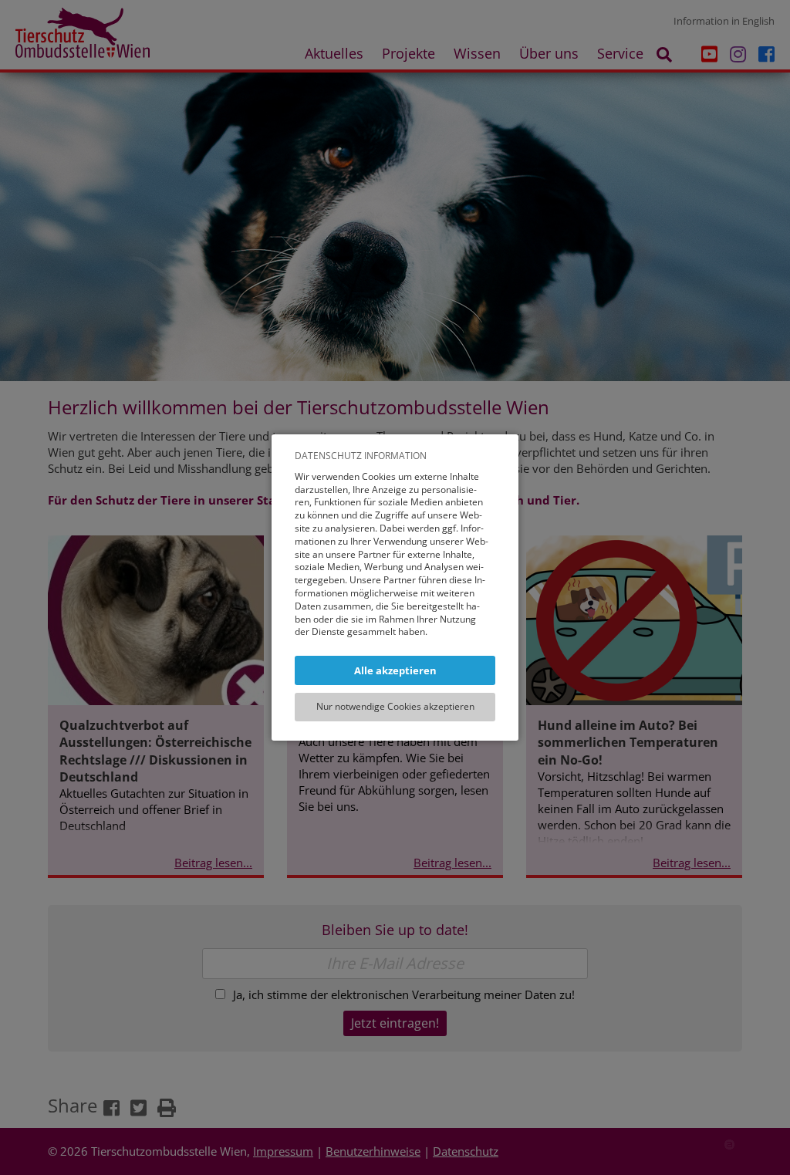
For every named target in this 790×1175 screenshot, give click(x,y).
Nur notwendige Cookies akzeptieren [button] (395, 706)
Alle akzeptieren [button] (395, 670)
